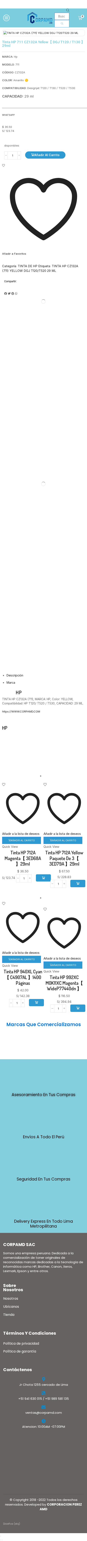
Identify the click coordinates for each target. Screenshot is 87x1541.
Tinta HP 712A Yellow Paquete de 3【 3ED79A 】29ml (64, 858)
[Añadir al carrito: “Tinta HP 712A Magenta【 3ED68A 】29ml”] (43, 878)
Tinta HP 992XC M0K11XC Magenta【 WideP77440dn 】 (64, 982)
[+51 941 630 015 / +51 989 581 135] (43, 1393)
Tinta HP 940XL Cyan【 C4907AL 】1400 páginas (23, 977)
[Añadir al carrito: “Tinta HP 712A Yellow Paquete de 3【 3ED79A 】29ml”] (77, 883)
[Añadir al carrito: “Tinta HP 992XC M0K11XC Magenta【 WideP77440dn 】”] (77, 1008)
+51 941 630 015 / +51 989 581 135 (43, 1398)
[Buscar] (61, 23)
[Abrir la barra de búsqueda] (67, 10)
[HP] (39, 745)
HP (19, 692)
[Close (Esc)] (0, 1536)
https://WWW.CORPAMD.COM (21, 711)
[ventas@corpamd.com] (43, 1407)
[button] (5, 294)
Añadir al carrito (47, 155)
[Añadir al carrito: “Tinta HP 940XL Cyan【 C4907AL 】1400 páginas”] (36, 1002)
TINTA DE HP (27, 266)
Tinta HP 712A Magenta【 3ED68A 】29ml (23, 858)
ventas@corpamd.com (43, 1412)
